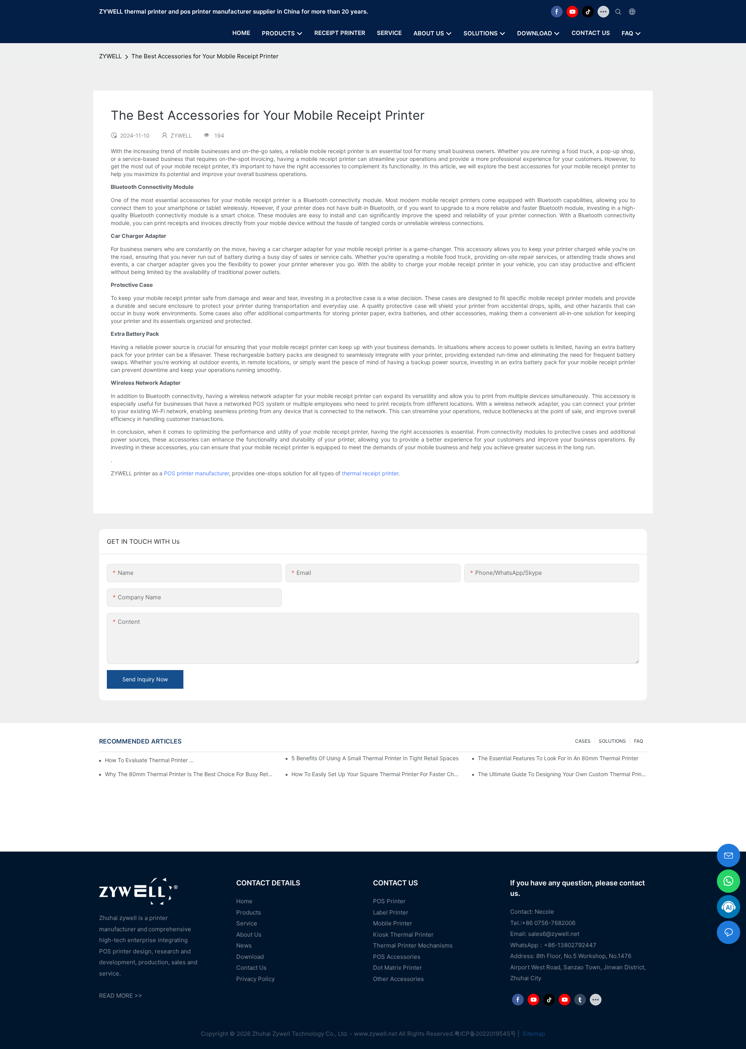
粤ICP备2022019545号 (485, 1033)
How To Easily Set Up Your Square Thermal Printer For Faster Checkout (375, 774)
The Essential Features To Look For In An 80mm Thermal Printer (558, 758)
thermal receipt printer (370, 473)
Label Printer (390, 912)
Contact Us (251, 967)
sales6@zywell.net (553, 933)
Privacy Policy (255, 979)
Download (250, 956)
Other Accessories (398, 979)
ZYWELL (110, 56)
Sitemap (533, 1033)
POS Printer (389, 901)
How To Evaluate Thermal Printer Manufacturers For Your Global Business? (150, 760)
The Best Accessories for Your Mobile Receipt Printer (205, 56)
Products (248, 912)
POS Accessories (396, 956)
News (244, 945)
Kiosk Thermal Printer (403, 934)
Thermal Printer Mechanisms (413, 945)
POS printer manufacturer (196, 473)
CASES (583, 741)
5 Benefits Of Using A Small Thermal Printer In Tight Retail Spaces (374, 758)
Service (246, 923)
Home (244, 901)
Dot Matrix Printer (397, 967)
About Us (248, 934)
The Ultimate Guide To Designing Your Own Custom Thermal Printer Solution (562, 774)
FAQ (638, 741)
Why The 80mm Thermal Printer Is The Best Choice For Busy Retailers (189, 774)
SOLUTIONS (612, 741)
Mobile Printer (392, 923)
